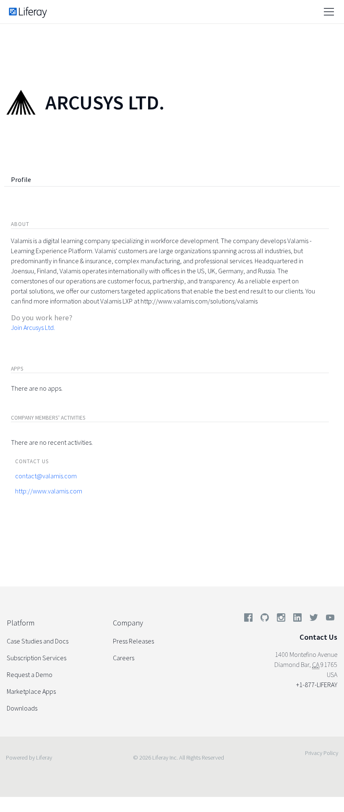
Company (128, 623)
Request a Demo (29, 674)
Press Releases (133, 641)
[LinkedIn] (297, 619)
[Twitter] (313, 619)
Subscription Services (36, 658)
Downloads (22, 708)
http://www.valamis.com (48, 491)
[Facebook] (248, 619)
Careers (123, 658)
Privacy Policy (321, 753)
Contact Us (318, 637)
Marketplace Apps (31, 691)
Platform (20, 623)
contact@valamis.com (46, 476)
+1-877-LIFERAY (316, 684)
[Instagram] (281, 619)
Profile (21, 179)
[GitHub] (264, 619)
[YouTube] (328, 619)
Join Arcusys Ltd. (33, 327)
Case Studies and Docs (37, 641)
